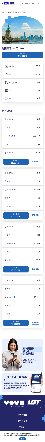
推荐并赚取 (22, 415)
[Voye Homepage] (8, 3)
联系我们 (22, 427)
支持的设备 (22, 421)
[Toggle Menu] (42, 3)
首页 (3, 12)
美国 (9, 12)
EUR (33, 3)
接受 (22, 439)
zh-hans (25, 3)
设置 (11, 435)
